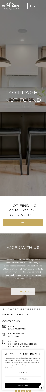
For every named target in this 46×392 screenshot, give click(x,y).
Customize (23, 379)
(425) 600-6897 (14, 336)
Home (23, 223)
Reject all (23, 372)
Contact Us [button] (23, 291)
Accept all (23, 385)
